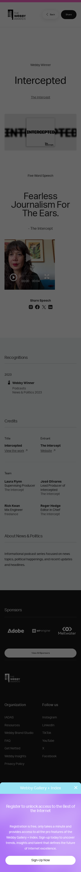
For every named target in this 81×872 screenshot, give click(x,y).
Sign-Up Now (40, 860)
